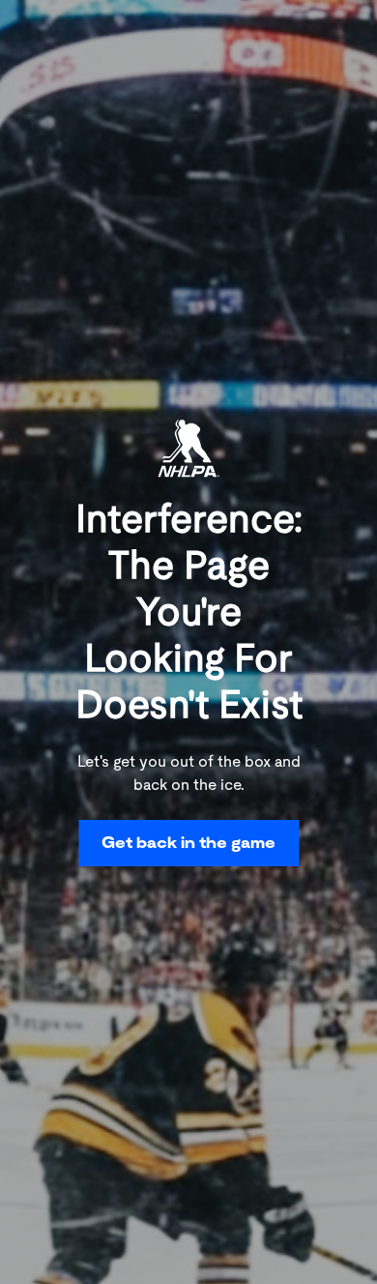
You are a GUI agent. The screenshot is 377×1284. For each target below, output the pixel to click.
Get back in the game (189, 842)
